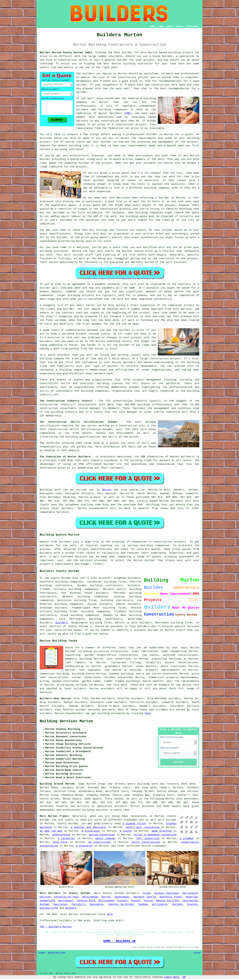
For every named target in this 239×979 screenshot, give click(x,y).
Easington (97, 904)
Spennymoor (122, 897)
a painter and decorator (88, 827)
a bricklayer (91, 831)
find (85, 698)
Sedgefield (47, 900)
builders (134, 585)
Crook (146, 893)
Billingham (106, 900)
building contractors (117, 600)
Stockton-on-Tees (66, 897)
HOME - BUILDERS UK (119, 941)
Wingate (71, 908)
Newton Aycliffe (167, 900)
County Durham (113, 893)
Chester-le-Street (121, 904)
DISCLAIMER (192, 26)
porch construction (146, 842)
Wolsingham (90, 897)
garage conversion (102, 834)
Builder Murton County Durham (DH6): (67, 52)
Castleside (190, 900)
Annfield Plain (171, 897)
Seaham (143, 904)
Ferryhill (78, 904)
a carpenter (66, 838)
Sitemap (41, 953)
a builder (170, 819)
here (148, 713)
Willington (159, 904)
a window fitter (134, 823)
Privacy (197, 953)
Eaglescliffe (49, 908)
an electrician (99, 842)
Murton (106, 489)
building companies (95, 611)
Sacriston (60, 904)
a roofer (126, 831)
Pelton (148, 900)
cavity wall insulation (142, 827)
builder (153, 630)
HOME (152, 26)
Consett (122, 900)
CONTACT (180, 26)
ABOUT (169, 26)
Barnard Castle (145, 897)
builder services (88, 709)
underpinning (61, 834)
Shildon (177, 904)
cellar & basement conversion (155, 834)
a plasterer (84, 846)
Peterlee (192, 897)
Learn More (171, 977)
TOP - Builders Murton (56, 926)
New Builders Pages (56, 953)
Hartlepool (65, 900)
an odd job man (51, 831)
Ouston (135, 900)
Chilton (45, 897)
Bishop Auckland (166, 893)
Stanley (192, 904)
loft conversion (148, 838)
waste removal (105, 838)
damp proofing (162, 831)
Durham (44, 904)
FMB (127, 113)
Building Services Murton (66, 721)
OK (184, 977)
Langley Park (86, 900)
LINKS (160, 26)
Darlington (190, 893)
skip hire (60, 842)
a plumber (187, 838)
